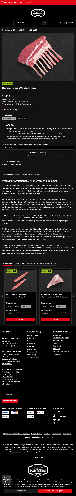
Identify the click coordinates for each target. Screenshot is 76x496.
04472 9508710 (7, 357)
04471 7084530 (7, 377)
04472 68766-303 (8, 343)
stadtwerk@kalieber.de (10, 379)
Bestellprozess (32, 335)
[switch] (7, 481)
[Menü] (4, 23)
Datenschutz (57, 346)
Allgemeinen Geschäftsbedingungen (35, 155)
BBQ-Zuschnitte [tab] (27, 263)
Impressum (56, 349)
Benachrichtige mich (38, 152)
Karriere (30, 341)
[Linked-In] (61, 415)
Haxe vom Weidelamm (51, 295)
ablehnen (47, 486)
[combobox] (27, 23)
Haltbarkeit (31, 338)
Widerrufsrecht (58, 354)
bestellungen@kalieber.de (11, 346)
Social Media (32, 349)
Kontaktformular (7, 394)
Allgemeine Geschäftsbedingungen (16, 434)
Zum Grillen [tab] (17, 263)
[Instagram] (54, 415)
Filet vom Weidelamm (16, 295)
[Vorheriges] (2, 296)
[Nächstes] (73, 296)
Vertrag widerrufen (10, 400)
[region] (38, 57)
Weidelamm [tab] (7, 263)
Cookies (55, 343)
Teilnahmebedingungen (61, 351)
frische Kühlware (9, 119)
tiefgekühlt (22, 119)
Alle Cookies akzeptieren (55, 491)
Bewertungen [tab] (35, 174)
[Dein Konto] (60, 23)
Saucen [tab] (54, 263)
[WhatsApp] (54, 423)
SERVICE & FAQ (34, 332)
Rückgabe (31, 346)
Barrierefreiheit (58, 340)
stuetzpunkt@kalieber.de (10, 359)
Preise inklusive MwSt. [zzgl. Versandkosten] (18, 104)
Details (20, 319)
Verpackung (31, 355)
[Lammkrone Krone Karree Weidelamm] (38, 57)
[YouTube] (64, 415)
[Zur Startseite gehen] (38, 13)
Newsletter (31, 343)
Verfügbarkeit (32, 352)
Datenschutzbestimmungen (57, 155)
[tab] (7, 174)
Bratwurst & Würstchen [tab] (42, 263)
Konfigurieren (21, 491)
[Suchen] (44, 23)
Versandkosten (15, 452)
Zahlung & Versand (34, 357)
